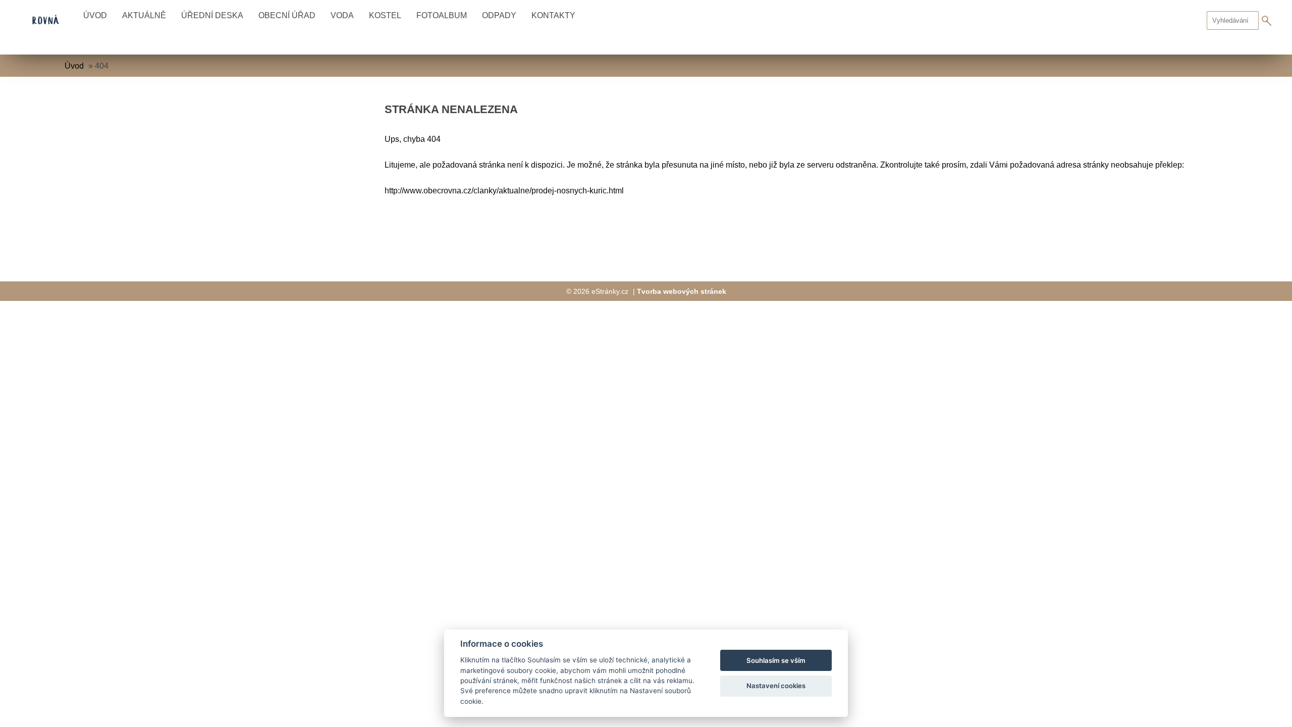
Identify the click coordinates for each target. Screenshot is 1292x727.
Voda (342, 15)
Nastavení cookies (775, 686)
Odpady (499, 15)
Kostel (385, 15)
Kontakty (553, 15)
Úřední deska (212, 15)
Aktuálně (144, 15)
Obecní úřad (286, 15)
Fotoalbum (441, 15)
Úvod (95, 15)
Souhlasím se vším (775, 660)
